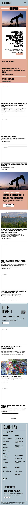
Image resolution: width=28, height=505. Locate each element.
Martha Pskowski (17, 52)
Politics (4, 456)
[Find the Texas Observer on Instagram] (7, 432)
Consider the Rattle (8, 79)
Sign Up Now (6, 323)
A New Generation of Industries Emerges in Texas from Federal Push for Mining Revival (14, 105)
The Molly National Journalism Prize (19, 448)
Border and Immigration (7, 438)
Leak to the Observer (7, 471)
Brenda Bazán (6, 141)
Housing (4, 450)
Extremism (5, 448)
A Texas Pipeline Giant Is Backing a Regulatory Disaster (11, 347)
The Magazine (8, 206)
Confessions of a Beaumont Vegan (11, 377)
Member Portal (18, 474)
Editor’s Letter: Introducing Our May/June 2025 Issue (14, 165)
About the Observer (19, 438)
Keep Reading (19, 54)
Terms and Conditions (22, 503)
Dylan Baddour (8, 74)
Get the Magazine (18, 458)
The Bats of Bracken (8, 62)
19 (14, 418)
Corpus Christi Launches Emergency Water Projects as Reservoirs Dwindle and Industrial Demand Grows (14, 230)
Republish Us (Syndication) (20, 443)
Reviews (4, 460)
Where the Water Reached (8, 137)
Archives (16, 459)
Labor (4, 453)
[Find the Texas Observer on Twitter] (5, 432)
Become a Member (18, 471)
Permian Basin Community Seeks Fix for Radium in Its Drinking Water (14, 39)
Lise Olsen (6, 63)
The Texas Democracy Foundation (19, 442)
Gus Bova (4, 169)
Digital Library (18, 463)
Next (16, 418)
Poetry (4, 463)
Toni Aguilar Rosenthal (8, 354)
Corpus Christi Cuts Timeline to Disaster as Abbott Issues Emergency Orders (13, 70)
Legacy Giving (17, 473)
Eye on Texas (5, 447)
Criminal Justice (6, 441)
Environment (5, 445)
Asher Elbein (7, 81)
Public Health (5, 457)
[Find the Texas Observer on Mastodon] (9, 432)
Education (4, 444)
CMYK (11, 503)
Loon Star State (6, 454)
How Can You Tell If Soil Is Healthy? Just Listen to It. (13, 406)
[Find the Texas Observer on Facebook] (3, 432)
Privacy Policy (21, 502)
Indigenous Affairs (6, 451)
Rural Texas (5, 459)
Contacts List (5, 470)
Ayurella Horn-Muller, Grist (10, 413)
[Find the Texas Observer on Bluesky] (12, 432)
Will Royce (20, 354)
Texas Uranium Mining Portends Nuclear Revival (13, 262)
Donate (16, 470)
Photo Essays (5, 462)
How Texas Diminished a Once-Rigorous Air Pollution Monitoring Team (13, 292)
